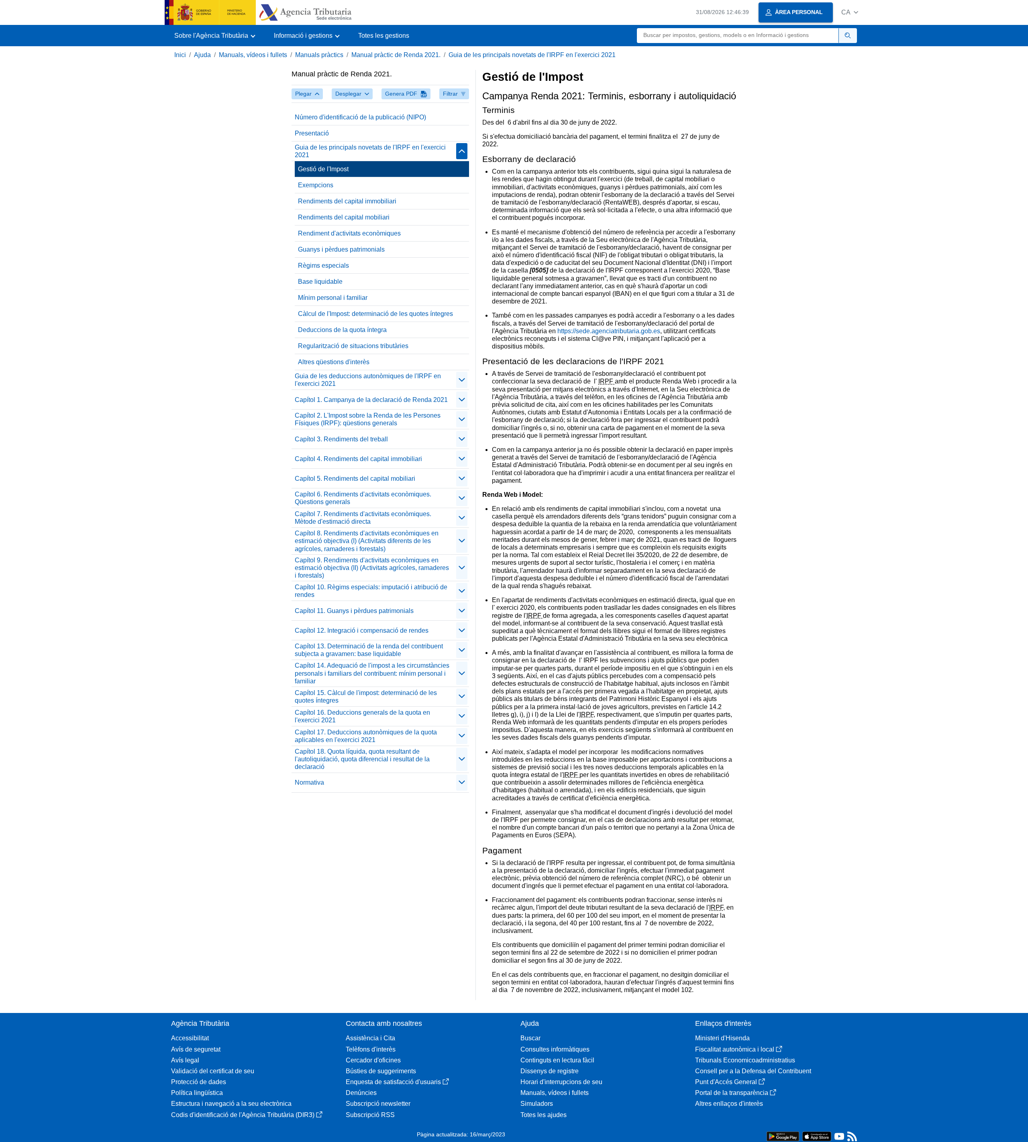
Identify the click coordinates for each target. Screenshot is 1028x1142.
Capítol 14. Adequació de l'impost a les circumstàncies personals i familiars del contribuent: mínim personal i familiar (372, 673)
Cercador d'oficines (373, 1060)
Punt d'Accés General (726, 1081)
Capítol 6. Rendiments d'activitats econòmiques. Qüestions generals (363, 498)
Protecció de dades (198, 1081)
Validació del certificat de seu (212, 1071)
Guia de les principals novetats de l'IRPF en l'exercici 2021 (532, 54)
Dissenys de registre (549, 1071)
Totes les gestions (383, 35)
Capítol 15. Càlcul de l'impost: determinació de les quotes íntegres (366, 696)
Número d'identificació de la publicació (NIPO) (360, 117)
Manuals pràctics (319, 54)
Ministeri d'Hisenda (722, 1038)
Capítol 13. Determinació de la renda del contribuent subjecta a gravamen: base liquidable (369, 650)
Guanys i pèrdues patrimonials (341, 249)
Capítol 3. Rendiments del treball (341, 439)
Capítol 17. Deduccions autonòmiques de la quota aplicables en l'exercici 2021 (366, 736)
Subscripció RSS (370, 1114)
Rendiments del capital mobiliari (344, 217)
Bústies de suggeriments (381, 1071)
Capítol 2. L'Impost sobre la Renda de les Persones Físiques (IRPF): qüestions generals (368, 419)
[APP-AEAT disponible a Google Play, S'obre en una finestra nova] (783, 1135)
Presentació (312, 133)
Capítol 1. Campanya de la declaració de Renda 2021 (371, 399)
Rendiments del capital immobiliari (347, 201)
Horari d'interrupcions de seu (561, 1081)
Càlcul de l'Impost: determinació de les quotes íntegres (375, 313)
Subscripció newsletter (378, 1103)
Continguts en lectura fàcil (557, 1060)
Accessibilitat (190, 1038)
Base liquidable (320, 281)
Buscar (530, 1038)
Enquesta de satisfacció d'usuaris (393, 1081)
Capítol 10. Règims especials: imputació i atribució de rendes (371, 591)
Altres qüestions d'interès (333, 362)
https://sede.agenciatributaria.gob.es (608, 331)
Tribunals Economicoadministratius (745, 1060)
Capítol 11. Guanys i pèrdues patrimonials (354, 610)
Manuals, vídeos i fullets (253, 54)
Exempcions (315, 185)
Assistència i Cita (370, 1038)
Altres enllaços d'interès (729, 1103)
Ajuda (202, 54)
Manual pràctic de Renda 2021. (396, 54)
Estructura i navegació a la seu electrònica (231, 1103)
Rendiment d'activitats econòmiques (349, 233)
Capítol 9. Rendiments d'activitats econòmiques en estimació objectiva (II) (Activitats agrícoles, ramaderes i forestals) (372, 568)
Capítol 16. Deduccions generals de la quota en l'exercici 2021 (362, 716)
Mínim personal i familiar (332, 297)
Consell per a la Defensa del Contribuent (753, 1071)
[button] (849, 12)
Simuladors (536, 1103)
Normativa (309, 782)
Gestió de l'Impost (323, 169)
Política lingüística (197, 1092)
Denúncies (361, 1092)
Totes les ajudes (543, 1114)
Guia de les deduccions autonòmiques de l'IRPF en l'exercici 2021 (368, 380)
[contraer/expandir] (461, 151)
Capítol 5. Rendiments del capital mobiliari (355, 478)
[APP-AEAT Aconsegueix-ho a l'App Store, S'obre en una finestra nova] (816, 1135)
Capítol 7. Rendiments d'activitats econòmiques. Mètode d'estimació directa (363, 518)
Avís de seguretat (195, 1049)
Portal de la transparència (731, 1092)
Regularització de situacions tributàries (353, 345)
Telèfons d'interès (371, 1049)
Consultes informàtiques (554, 1049)
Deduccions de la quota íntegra (342, 329)
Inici (180, 54)
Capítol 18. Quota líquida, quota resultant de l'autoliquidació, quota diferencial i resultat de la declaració (362, 759)
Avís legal (185, 1060)
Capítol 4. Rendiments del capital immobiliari (358, 458)
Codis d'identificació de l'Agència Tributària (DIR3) (242, 1114)
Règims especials (323, 265)
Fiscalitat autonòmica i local (734, 1049)
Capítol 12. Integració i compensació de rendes (361, 630)
